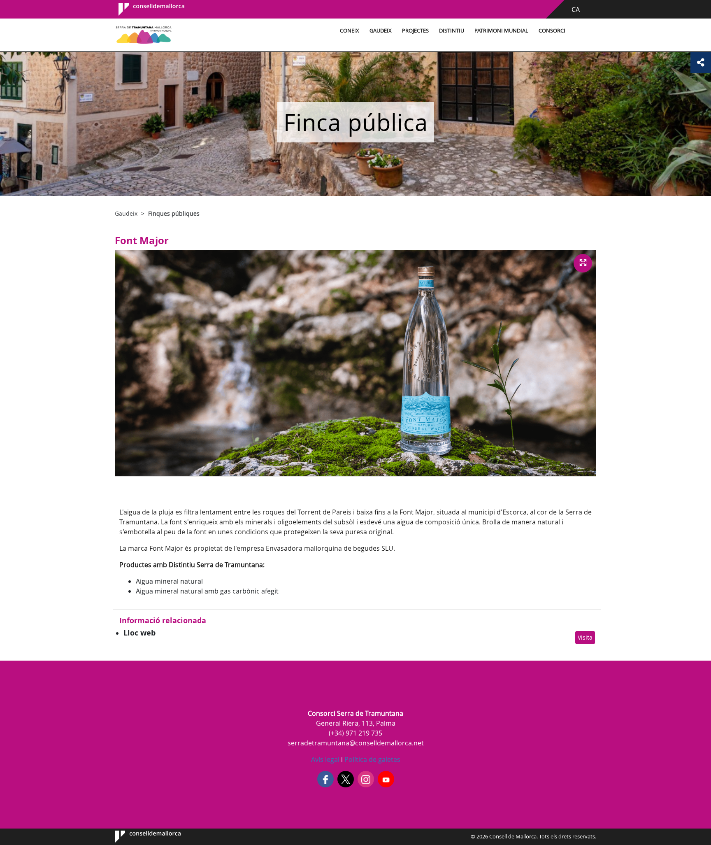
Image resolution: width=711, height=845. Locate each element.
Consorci (552, 30)
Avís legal (325, 759)
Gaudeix (380, 30)
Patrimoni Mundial (501, 30)
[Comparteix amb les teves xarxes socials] (700, 62)
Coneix (349, 30)
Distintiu (451, 30)
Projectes (415, 30)
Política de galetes (371, 759)
